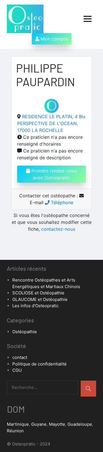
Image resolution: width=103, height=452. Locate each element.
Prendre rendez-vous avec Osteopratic (53, 174)
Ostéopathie (24, 331)
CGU (17, 370)
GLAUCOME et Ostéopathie (40, 299)
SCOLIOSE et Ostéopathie (38, 293)
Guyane (39, 424)
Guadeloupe (80, 424)
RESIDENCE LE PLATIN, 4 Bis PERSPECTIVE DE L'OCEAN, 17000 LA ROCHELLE (51, 123)
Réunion (15, 430)
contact (19, 357)
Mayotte (57, 424)
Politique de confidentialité (39, 364)
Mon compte (53, 39)
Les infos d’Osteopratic (35, 305)
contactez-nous (58, 229)
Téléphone (61, 202)
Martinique (18, 424)
